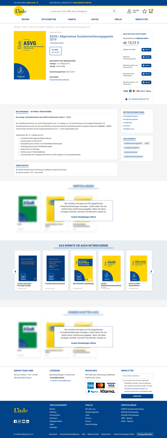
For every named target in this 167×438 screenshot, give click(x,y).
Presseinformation (131, 116)
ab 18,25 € (56, 51)
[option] (28, 272)
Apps (52, 424)
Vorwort (127, 126)
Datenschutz (106, 434)
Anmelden (136, 10)
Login (134, 12)
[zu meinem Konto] (130, 12)
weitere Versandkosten (61, 381)
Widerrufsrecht (93, 434)
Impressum (53, 434)
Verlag (118, 19)
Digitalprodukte (56, 421)
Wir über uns (90, 409)
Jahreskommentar (130, 152)
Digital (95, 19)
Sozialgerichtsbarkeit (131, 148)
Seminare (53, 418)
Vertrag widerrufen (145, 434)
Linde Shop (31, 3)
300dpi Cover (129, 129)
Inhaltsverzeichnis (131, 119)
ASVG (147, 143)
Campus (72, 19)
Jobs (87, 415)
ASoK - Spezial (127, 421)
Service (88, 418)
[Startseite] (20, 11)
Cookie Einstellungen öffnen (83, 217)
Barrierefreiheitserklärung (69, 434)
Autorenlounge (91, 424)
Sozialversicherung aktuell (133, 156)
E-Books (53, 412)
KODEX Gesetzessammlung (132, 409)
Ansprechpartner (92, 412)
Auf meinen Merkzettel (138, 99)
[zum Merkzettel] (145, 12)
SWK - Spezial (126, 418)
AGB (83, 434)
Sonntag (53, 32)
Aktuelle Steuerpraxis (130, 412)
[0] (150, 12)
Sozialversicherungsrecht (133, 143)
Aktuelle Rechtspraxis (130, 415)
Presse (88, 421)
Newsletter (141, 19)
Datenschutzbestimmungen (136, 389)
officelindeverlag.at (22, 378)
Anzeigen (53, 427)
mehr (147, 50)
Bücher (25, 19)
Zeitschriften (48, 19)
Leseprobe (128, 123)
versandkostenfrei (82, 3)
